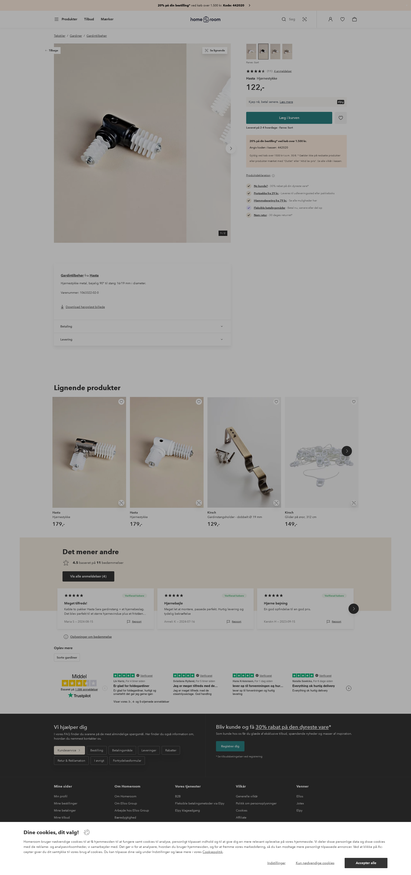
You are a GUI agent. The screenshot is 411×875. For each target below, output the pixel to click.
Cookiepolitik (213, 852)
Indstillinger (276, 863)
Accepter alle (366, 863)
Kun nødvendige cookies (315, 863)
